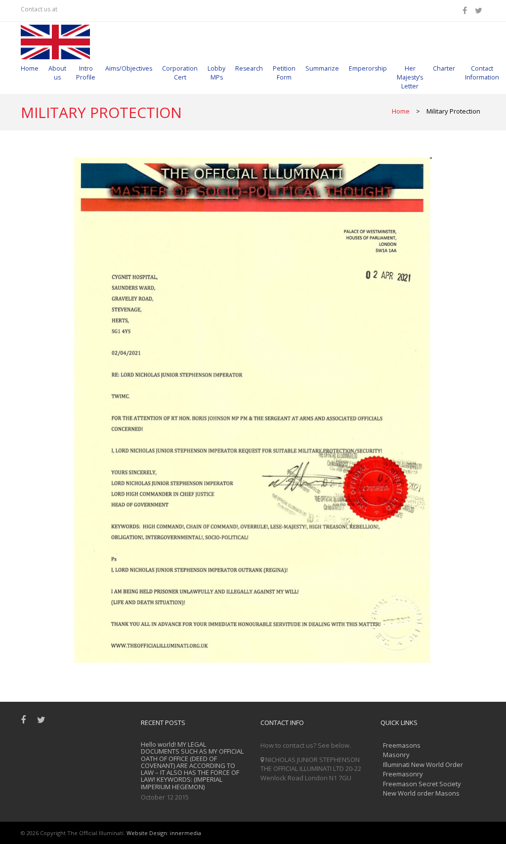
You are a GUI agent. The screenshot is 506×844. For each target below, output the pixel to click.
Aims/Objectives (128, 68)
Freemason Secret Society (422, 783)
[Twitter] (480, 10)
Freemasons (402, 745)
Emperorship (368, 68)
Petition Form (284, 72)
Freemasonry (403, 773)
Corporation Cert (180, 72)
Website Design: (147, 833)
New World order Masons (421, 793)
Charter (444, 68)
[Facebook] (466, 10)
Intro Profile (85, 72)
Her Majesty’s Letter (410, 77)
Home (30, 68)
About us (57, 72)
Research (249, 68)
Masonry (396, 754)
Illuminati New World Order (423, 764)
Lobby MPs (216, 72)
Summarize (322, 68)
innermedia (185, 833)
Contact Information (482, 72)
